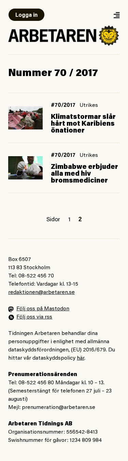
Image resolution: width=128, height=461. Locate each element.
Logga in (26, 15)
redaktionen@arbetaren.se (41, 292)
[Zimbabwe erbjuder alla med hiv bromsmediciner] (25, 167)
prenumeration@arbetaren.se (58, 407)
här (80, 358)
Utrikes (89, 105)
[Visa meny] (116, 15)
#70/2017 (63, 105)
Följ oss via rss (34, 317)
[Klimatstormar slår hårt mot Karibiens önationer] (25, 117)
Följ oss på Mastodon (42, 309)
